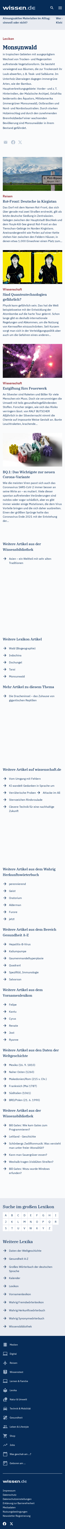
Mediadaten (9, 1507)
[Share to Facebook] (13, 142)
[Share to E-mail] (5, 142)
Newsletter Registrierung (16, 1515)
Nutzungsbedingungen (15, 1511)
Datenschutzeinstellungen (17, 1499)
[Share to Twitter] (20, 142)
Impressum (9, 1490)
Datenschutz (9, 1494)
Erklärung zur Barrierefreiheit (18, 1503)
